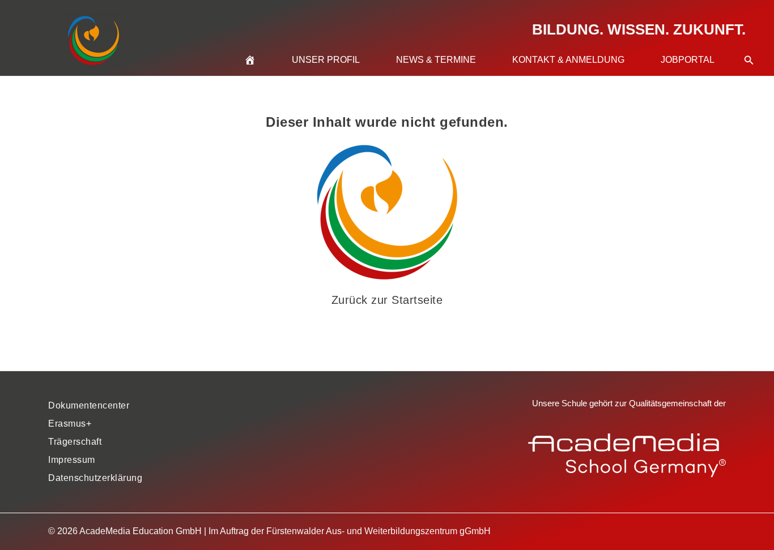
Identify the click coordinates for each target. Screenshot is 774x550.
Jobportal (688, 60)
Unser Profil (326, 60)
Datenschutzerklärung (95, 478)
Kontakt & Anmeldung (568, 60)
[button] (749, 46)
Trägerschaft (74, 441)
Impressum (71, 460)
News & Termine (436, 60)
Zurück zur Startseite (387, 300)
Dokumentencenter (88, 405)
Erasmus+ (69, 423)
